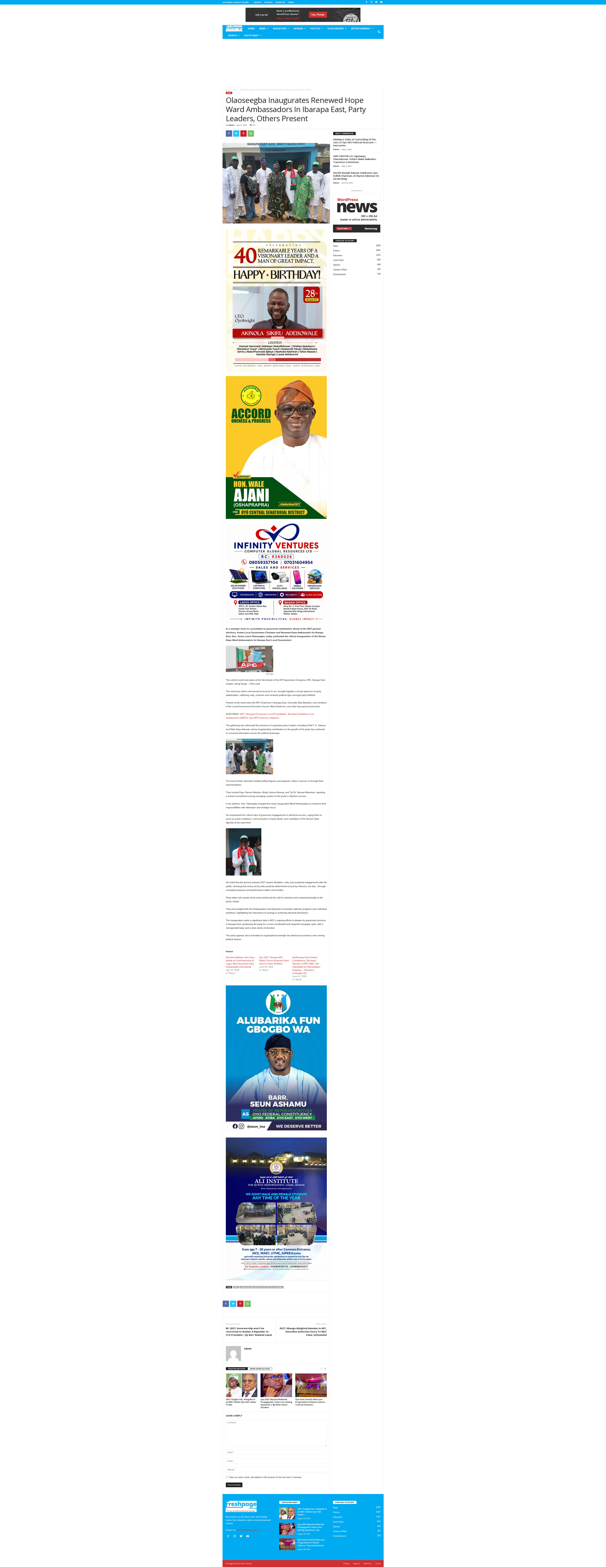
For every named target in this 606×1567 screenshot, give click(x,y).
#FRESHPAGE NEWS (248, 1287)
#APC (236, 1287)
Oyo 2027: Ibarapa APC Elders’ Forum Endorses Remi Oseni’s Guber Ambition (274, 960)
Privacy (258, 2)
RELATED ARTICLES (236, 1368)
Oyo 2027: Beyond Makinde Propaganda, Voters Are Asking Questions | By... (310, 1527)
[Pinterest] (243, 133)
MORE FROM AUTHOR (260, 1368)
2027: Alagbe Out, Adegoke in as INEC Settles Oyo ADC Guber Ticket (241, 1402)
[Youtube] (381, 2)
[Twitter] (376, 2)
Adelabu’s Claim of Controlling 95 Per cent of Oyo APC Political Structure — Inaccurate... (355, 142)
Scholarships (335, 28)
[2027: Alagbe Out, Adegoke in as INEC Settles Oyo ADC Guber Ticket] (241, 1385)
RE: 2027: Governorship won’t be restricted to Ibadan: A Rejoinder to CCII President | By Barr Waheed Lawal (249, 1331)
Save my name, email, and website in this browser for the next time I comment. (265, 1477)
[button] (378, 32)
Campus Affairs (340, 269)
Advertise (280, 2)
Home (251, 28)
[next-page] (325, 1368)
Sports (232, 35)
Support (268, 2)
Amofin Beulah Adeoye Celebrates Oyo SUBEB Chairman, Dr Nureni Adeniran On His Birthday (356, 175)
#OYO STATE (262, 1287)
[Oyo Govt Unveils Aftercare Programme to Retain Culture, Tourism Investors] (311, 1385)
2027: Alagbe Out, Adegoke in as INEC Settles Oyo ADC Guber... (312, 1511)
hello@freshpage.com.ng (248, 1530)
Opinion (298, 28)
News (262, 28)
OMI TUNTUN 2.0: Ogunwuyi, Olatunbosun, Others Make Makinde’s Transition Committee (354, 159)
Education (279, 28)
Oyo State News (275, 1287)
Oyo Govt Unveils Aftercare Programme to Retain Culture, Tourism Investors (310, 1402)
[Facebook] (366, 2)
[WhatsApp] (251, 133)
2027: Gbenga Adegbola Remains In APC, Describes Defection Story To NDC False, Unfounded (303, 1331)
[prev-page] (321, 1368)
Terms (291, 2)
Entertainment (361, 28)
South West (251, 35)
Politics (315, 28)
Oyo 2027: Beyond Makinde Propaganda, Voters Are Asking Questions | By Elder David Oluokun (276, 1403)
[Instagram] (371, 2)
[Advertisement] (303, 63)
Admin (231, 125)
